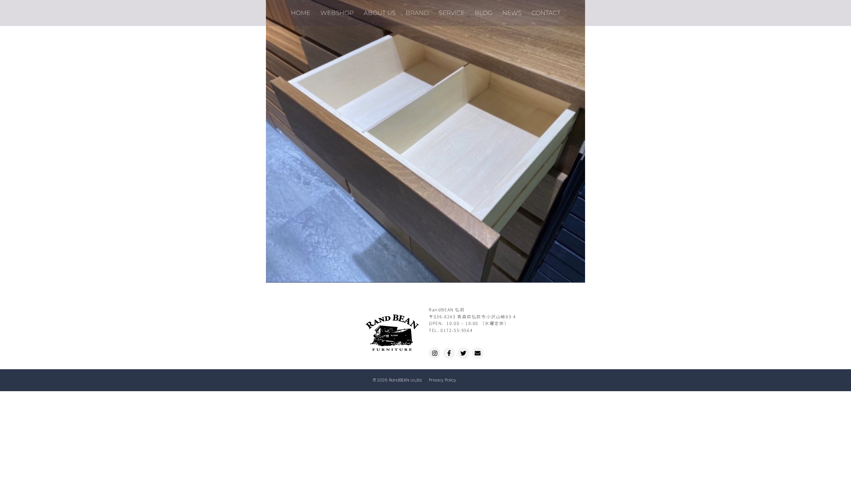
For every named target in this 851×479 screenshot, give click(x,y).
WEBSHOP (337, 12)
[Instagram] (434, 353)
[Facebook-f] (449, 353)
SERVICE (452, 12)
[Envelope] (478, 353)
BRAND (417, 12)
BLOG (483, 12)
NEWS (512, 12)
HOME (300, 12)
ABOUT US (380, 12)
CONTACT (546, 12)
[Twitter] (463, 353)
